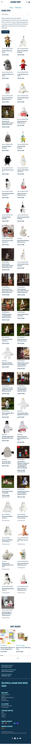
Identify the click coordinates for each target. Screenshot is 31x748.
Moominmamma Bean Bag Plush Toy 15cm (22, 438)
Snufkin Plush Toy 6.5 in (7, 51)
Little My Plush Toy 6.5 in (22, 75)
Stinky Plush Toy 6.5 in (7, 170)
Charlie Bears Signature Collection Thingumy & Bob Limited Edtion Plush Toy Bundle (23, 465)
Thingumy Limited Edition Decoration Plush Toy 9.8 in (7, 389)
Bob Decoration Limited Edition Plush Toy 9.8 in (21, 389)
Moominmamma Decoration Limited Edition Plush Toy (7, 290)
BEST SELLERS (16, 626)
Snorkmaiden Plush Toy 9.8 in (22, 315)
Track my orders (4, 707)
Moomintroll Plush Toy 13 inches (7, 540)
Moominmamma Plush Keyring (22, 194)
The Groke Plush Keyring (6, 147)
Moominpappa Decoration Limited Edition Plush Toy (23, 290)
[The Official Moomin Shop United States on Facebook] (12, 739)
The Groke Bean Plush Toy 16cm (6, 462)
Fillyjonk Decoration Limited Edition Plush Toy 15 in (23, 364)
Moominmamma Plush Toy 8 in (22, 122)
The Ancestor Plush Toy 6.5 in (7, 241)
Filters (5, 32)
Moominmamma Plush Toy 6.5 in (22, 589)
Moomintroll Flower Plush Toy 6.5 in (23, 564)
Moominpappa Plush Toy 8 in (8, 589)
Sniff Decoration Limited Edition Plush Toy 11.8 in (6, 316)
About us (3, 715)
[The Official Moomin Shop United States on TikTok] (17, 739)
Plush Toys (18, 7)
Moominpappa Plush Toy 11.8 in (8, 413)
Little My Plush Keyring (6, 217)
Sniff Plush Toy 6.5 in (22, 540)
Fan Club (3, 717)
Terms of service (5, 700)
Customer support (5, 694)
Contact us (3, 714)
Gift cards (3, 699)
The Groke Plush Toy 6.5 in (8, 75)
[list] (15, 642)
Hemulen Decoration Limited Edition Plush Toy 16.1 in (23, 493)
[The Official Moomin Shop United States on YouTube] (20, 739)
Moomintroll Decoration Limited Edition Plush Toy (7, 123)
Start (11, 7)
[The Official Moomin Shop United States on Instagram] (15, 739)
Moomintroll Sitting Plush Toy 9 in (23, 241)
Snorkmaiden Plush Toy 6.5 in (22, 170)
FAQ (2, 712)
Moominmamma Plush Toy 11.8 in (22, 340)
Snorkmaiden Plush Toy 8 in (22, 98)
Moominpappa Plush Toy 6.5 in (8, 194)
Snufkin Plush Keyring (21, 147)
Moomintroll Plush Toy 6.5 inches (22, 517)
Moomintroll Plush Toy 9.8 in (7, 340)
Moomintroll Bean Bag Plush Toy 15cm (7, 363)
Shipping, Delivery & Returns (7, 697)
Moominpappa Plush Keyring (23, 217)
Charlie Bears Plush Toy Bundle (7, 492)
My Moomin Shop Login (6, 705)
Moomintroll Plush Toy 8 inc (7, 517)
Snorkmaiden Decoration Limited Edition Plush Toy (7, 265)
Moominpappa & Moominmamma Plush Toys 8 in (7, 613)
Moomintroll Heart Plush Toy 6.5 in (7, 98)
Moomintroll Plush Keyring (22, 51)
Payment (3, 696)
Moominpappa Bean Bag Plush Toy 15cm (8, 437)
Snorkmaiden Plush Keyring (22, 264)
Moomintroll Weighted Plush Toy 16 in (7, 565)
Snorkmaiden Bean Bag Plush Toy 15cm (23, 413)
